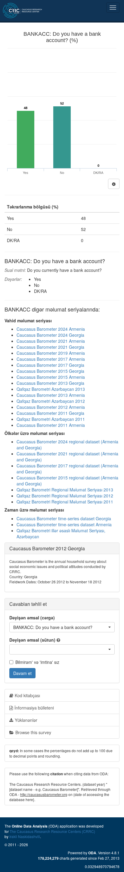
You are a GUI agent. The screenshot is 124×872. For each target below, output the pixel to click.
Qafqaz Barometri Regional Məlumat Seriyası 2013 (65, 490)
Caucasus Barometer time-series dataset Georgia (64, 518)
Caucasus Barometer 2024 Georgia (50, 335)
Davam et (22, 673)
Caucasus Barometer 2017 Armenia (51, 359)
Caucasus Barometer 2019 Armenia (51, 353)
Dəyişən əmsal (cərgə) (32, 618)
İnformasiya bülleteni (34, 708)
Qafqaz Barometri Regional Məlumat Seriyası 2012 (65, 496)
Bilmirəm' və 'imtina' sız (37, 662)
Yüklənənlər (26, 720)
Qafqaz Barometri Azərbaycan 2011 (51, 419)
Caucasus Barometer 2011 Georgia (50, 413)
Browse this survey (33, 732)
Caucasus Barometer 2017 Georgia (50, 365)
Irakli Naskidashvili (24, 836)
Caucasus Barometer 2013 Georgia (50, 383)
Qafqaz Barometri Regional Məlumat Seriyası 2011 (65, 502)
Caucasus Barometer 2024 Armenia (51, 329)
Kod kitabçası (27, 695)
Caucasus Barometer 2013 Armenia (51, 395)
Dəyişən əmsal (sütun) (32, 640)
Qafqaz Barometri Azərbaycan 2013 (51, 389)
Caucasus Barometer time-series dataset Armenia (64, 524)
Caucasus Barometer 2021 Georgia (50, 347)
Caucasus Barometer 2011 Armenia (51, 425)
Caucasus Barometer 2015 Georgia (50, 371)
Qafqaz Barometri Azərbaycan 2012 (51, 401)
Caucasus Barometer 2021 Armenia (51, 341)
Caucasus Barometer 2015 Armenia (51, 377)
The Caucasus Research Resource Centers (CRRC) (52, 831)
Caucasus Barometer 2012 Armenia (51, 407)
